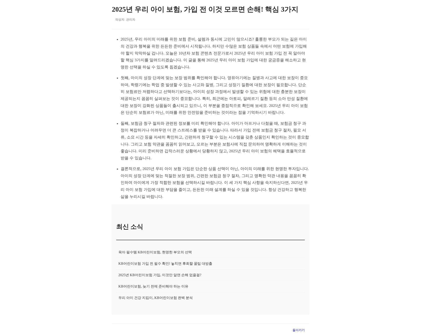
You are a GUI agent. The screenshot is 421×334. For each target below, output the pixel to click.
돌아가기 (299, 330)
